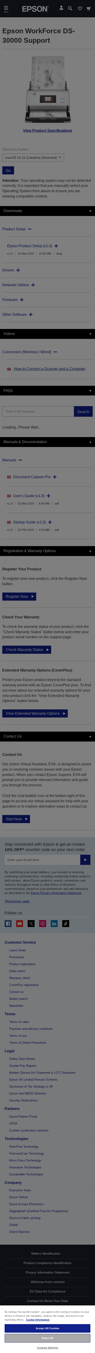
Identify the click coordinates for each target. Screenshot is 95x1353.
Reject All (47, 1338)
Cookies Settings (47, 1347)
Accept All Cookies (47, 1328)
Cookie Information (38, 1319)
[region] (47, 1329)
